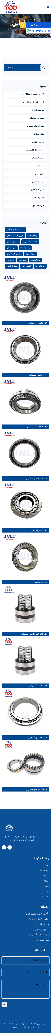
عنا (48, 891)
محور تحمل (39, 173)
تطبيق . (46, 886)
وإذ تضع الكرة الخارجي (35, 149)
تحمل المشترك (38, 157)
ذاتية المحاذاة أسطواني (35, 126)
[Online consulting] (23, 25)
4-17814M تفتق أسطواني (36, 789)
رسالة (46, 880)
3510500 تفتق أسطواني (37, 426)
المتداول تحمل (38, 197)
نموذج (46, 875)
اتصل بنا (45, 896)
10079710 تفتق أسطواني (36, 478)
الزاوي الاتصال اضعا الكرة (33, 102)
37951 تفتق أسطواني (38, 375)
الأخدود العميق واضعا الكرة (33, 94)
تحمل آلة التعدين (37, 189)
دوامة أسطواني (38, 181)
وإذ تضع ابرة (39, 165)
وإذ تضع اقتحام (38, 110)
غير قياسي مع (38, 205)
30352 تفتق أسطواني (38, 323)
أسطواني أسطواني (36, 118)
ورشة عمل (44, 870)
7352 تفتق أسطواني (38, 530)
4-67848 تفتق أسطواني (37, 737)
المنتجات (45, 865)
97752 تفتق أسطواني (38, 685)
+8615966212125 (40, 31)
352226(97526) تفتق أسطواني (34, 634)
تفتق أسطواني (22, 29)
